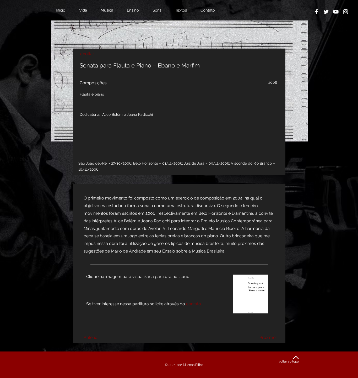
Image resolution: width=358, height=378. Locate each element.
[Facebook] (316, 11)
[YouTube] (336, 11)
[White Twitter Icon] (326, 11)
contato (193, 303)
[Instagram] (345, 11)
